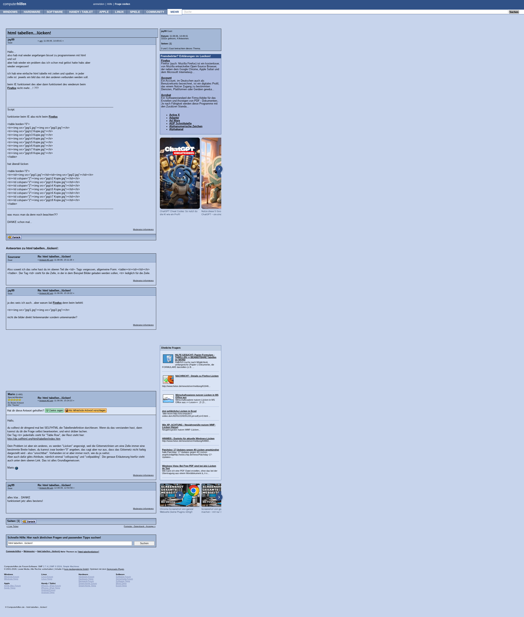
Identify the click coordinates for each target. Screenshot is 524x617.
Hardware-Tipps (86, 579)
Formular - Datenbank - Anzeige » (140, 526)
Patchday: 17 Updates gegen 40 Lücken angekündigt (190, 449)
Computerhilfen (13, 551)
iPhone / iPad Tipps (50, 588)
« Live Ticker (12, 526)
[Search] (514, 12)
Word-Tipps (121, 583)
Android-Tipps (47, 592)
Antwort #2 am (46, 293)
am (41, 41)
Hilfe (109, 4)
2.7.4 (45, 566)
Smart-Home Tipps (87, 585)
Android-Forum (48, 590)
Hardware (32, 11)
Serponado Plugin (115, 569)
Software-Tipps (123, 581)
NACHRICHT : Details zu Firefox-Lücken (197, 376)
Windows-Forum (11, 576)
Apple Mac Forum (12, 585)
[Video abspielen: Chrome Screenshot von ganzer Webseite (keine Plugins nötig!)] (180, 495)
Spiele (135, 11)
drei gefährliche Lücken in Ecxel (179, 411)
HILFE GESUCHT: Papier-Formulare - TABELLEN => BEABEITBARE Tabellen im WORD (195, 357)
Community (155, 11)
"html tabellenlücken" (88, 552)
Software (55, 11)
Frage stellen (122, 4)
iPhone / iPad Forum (51, 585)
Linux (119, 11)
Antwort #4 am (46, 488)
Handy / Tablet (81, 11)
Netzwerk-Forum (86, 581)
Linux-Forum (47, 576)
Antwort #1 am (46, 260)
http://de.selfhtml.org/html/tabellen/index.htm (33, 438)
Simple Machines (71, 566)
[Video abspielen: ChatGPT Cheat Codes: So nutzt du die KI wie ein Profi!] (180, 173)
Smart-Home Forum (88, 583)
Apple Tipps (9, 588)
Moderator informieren (143, 229)
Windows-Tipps (11, 579)
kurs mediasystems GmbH (76, 569)
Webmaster (29, 551)
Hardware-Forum (86, 576)
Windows (10, 11)
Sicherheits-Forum (124, 579)
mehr (175, 11)
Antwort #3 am (46, 400)
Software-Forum (123, 576)
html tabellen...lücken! (48, 551)
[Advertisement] (123, 72)
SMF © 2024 (56, 566)
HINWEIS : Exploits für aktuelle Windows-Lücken (188, 438)
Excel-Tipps (121, 585)
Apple (104, 11)
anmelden (98, 4)
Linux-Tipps (46, 579)
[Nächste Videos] (219, 168)
